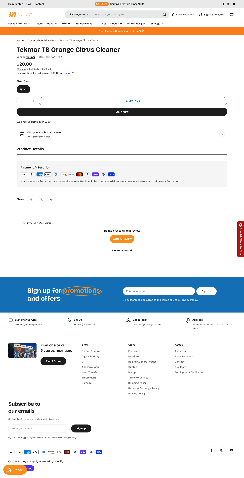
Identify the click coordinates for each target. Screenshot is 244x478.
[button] (240, 239)
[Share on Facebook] (31, 199)
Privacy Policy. (189, 299)
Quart (23, 89)
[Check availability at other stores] (222, 134)
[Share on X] (41, 199)
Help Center (15, 3)
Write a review (122, 238)
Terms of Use (169, 299)
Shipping (21, 69)
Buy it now (122, 111)
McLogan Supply (28, 461)
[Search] (164, 14)
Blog (28, 3)
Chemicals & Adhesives (42, 40)
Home (20, 40)
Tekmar (30, 56)
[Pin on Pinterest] (51, 199)
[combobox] (117, 14)
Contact (39, 3)
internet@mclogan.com (147, 324)
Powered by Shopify (51, 461)
